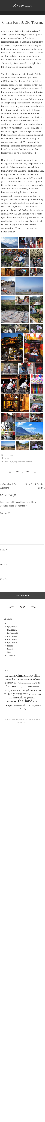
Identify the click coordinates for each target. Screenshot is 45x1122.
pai (29, 694)
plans (10, 698)
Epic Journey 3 (12, 639)
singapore (28, 698)
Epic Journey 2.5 (12, 636)
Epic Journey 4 (12, 642)
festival (28, 680)
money (18, 690)
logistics (35, 687)
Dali (10, 462)
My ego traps (22, 5)
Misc (9, 652)
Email (3, 564)
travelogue (11, 655)
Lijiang (14, 462)
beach (6, 676)
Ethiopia (10, 646)
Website (3, 579)
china (6, 462)
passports (34, 694)
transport (8, 705)
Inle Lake (31, 146)
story (34, 698)
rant (14, 698)
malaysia (9, 690)
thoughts (35, 702)
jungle (21, 687)
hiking (24, 683)
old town (29, 462)
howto (37, 683)
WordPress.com (22, 722)
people (39, 694)
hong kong (31, 683)
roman (6, 458)
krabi (24, 687)
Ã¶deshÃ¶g (22, 709)
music (39, 690)
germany (9, 683)
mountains (21, 462)
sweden (12, 701)
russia (19, 697)
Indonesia (12, 686)
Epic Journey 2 (12, 630)
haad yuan (17, 683)
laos (29, 686)
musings (9, 694)
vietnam (27, 705)
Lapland (10, 649)
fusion (38, 679)
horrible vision (35, 124)
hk (27, 683)
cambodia (12, 676)
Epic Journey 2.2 (12, 633)
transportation (18, 706)
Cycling (35, 675)
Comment (5, 513)
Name (3, 550)
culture (27, 676)
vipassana (36, 705)
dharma (15, 679)
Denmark (8, 679)
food (33, 679)
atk (8, 623)
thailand (25, 701)
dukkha (22, 680)
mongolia (26, 690)
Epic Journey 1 (12, 627)
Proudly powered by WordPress (15, 719)
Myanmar (22, 694)
